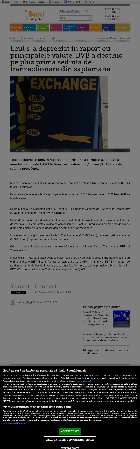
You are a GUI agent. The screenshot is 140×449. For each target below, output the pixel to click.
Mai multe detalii (84, 381)
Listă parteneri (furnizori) (15, 423)
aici (24, 395)
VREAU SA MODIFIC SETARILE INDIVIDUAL (70, 440)
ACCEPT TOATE (70, 431)
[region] (70, 407)
